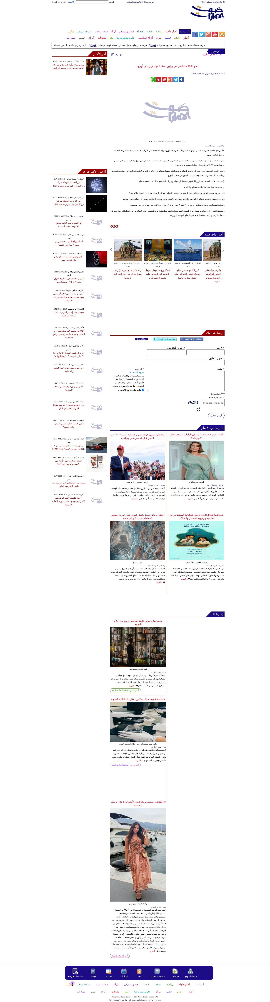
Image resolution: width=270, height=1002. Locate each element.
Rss (139, 976)
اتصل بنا (108, 976)
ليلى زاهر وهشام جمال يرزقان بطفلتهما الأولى (78, 45)
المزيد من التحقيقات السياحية (125, 690)
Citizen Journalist (157, 976)
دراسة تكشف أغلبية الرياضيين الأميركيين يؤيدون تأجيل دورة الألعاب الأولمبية (68, 501)
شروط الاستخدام (137, 372)
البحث (111, 2)
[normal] (116, 54)
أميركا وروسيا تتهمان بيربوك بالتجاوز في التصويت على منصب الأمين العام (157, 274)
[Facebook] (192, 340)
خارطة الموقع (191, 976)
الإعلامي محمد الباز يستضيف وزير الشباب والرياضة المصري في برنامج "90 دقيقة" (68, 334)
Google (55, 2)
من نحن (175, 976)
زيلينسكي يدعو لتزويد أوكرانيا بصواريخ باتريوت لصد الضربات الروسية (128, 274)
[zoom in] (112, 54)
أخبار (219, 54)
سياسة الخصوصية (75, 976)
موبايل (93, 976)
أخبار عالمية (208, 54)
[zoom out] (120, 54)
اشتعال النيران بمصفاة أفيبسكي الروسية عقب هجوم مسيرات (198, 45)
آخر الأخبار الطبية (120, 956)
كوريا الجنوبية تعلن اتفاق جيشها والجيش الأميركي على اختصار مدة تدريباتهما (187, 274)
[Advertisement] (121, 14)
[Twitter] (165, 340)
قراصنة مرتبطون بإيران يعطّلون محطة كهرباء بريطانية (135, 45)
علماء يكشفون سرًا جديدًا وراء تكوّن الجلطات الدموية (138, 699)
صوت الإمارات (66, 2)
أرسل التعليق (216, 415)
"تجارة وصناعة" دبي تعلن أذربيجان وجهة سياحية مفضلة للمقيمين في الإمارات (68, 297)
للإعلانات (124, 976)
